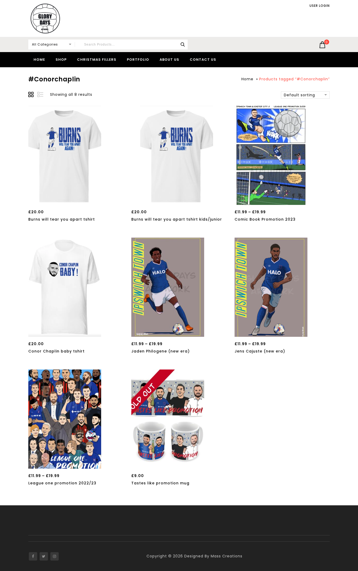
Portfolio (138, 59)
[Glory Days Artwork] (45, 18)
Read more (168, 463)
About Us (169, 59)
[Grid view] (31, 95)
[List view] (40, 95)
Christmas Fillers (96, 59)
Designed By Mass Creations (213, 556)
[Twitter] (44, 556)
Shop (61, 59)
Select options (64, 199)
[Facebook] (33, 556)
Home (39, 59)
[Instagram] (54, 556)
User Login (320, 6)
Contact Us (203, 59)
